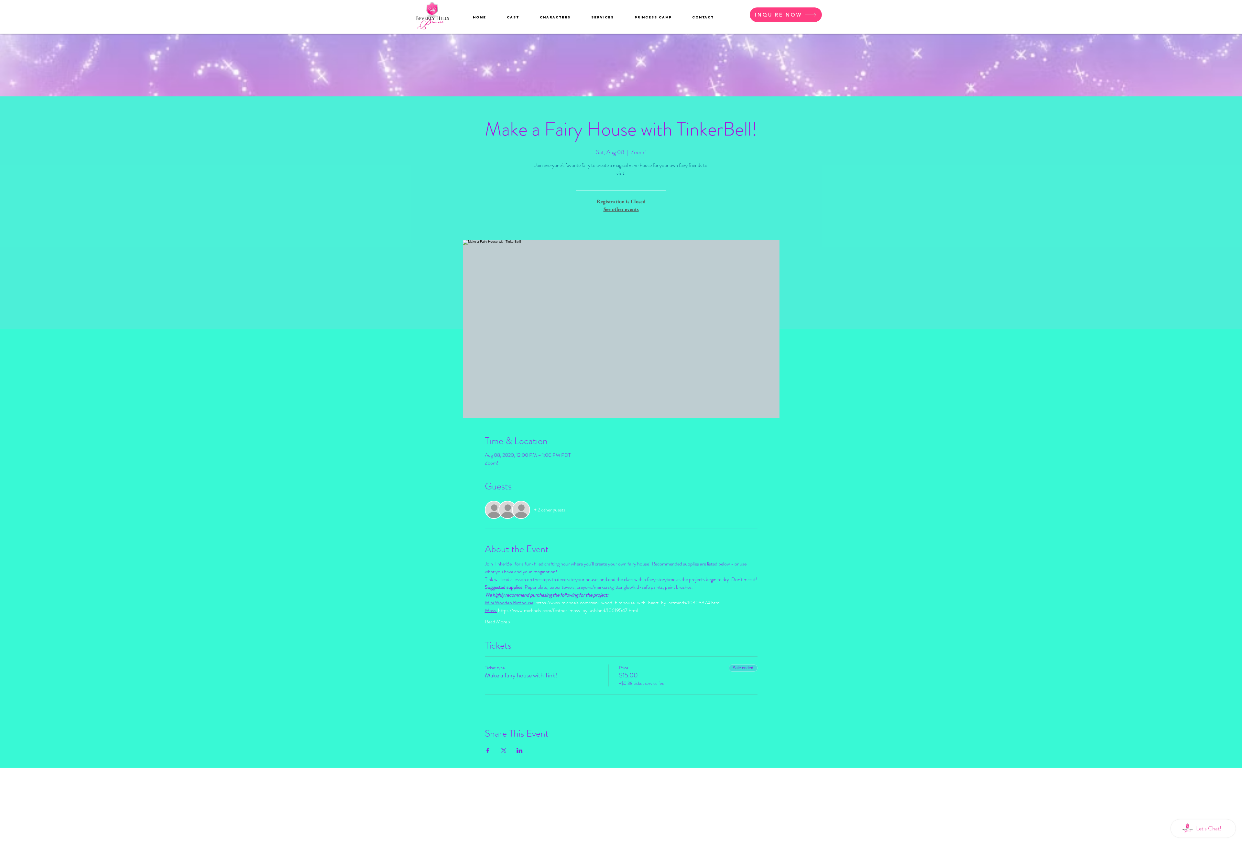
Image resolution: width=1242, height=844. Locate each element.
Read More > (497, 621)
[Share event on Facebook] (488, 750)
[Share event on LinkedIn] (520, 750)
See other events (621, 209)
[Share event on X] (504, 750)
